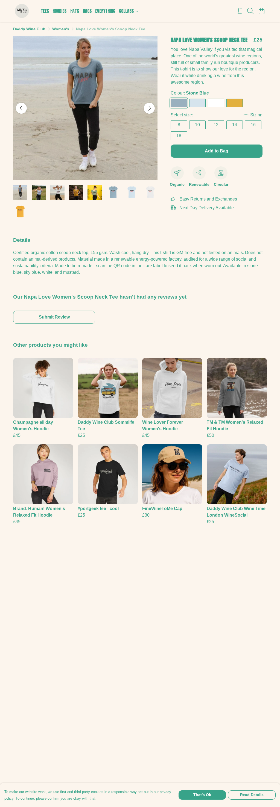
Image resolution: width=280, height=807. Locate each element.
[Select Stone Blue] (179, 103)
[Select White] (216, 103)
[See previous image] (21, 108)
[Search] (250, 10)
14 (234, 124)
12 (216, 124)
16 (253, 124)
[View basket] (261, 10)
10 (197, 124)
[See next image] (149, 108)
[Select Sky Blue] (197, 103)
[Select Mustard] (234, 103)
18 (178, 135)
